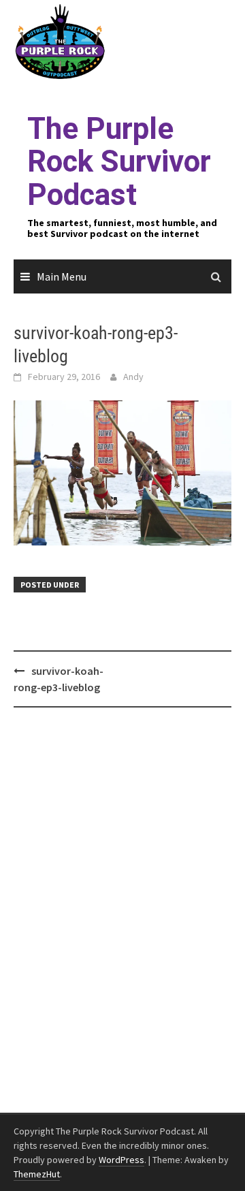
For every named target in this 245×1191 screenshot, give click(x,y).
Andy (133, 376)
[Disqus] (122, 910)
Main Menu (61, 276)
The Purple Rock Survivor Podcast (119, 161)
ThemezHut (37, 1174)
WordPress (121, 1160)
